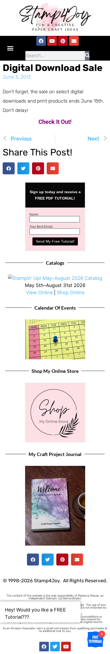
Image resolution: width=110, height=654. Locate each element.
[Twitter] (55, 646)
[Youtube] (52, 41)
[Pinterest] (63, 41)
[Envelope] (74, 41)
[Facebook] (41, 41)
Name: (34, 214)
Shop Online (70, 292)
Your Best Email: (41, 226)
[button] (10, 48)
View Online (39, 292)
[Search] (87, 55)
